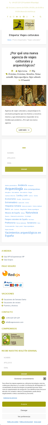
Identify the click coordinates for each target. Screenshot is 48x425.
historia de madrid (27, 206)
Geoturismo (21, 74)
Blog (33, 71)
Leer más (23, 130)
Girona (27, 202)
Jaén (12, 209)
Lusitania (16, 209)
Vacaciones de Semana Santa (15, 299)
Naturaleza (30, 74)
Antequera (30, 185)
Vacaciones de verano (12, 302)
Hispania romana (13, 205)
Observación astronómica (17, 216)
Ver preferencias (24, 416)
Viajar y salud (19, 226)
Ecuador (19, 199)
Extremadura (11, 202)
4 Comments (25, 80)
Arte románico (23, 192)
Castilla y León (22, 195)
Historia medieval (37, 206)
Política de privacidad (26, 422)
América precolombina (11, 185)
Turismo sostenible (10, 226)
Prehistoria (10, 222)
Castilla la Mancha (10, 195)
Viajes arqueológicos (21, 77)
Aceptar (24, 404)
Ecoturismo (12, 74)
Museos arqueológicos (33, 209)
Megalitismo (23, 209)
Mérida (23, 213)
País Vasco (31, 219)
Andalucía (22, 185)
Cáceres (36, 195)
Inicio (9, 40)
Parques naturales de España (16, 219)
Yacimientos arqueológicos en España (23, 234)
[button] (45, 379)
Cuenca (31, 195)
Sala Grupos (8, 260)
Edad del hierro (26, 199)
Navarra (7, 216)
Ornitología (28, 216)
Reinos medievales (21, 223)
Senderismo (32, 223)
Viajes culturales (34, 77)
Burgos (30, 192)
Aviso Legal (37, 422)
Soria (39, 223)
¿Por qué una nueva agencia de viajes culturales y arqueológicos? (24, 59)
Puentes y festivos (11, 306)
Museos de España (12, 213)
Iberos (7, 209)
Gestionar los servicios (10, 398)
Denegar (24, 410)
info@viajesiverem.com (14, 322)
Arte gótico (8, 192)
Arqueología (14, 188)
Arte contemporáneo (32, 189)
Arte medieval (15, 192)
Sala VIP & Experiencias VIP (14, 257)
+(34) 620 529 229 (13, 318)
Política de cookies (12, 422)
